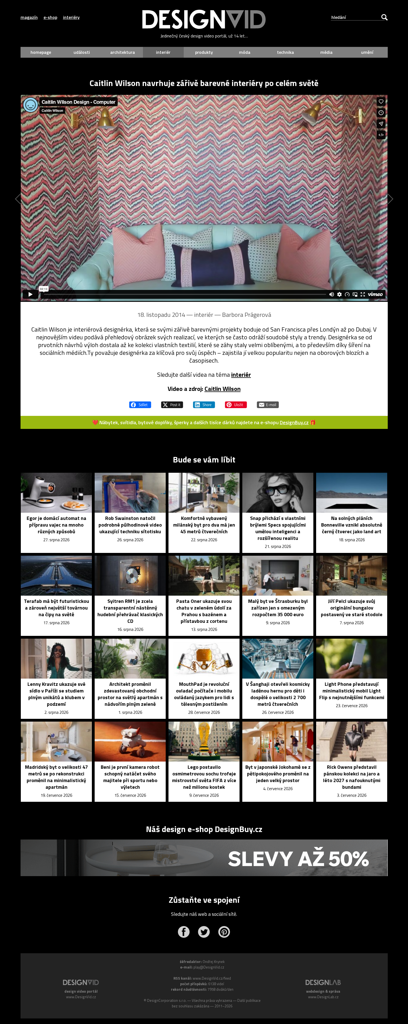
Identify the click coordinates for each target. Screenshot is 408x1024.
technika (285, 52)
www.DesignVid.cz (81, 997)
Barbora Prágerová (246, 314)
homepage (41, 52)
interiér (163, 52)
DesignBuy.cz (294, 422)
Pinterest (224, 932)
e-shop (50, 17)
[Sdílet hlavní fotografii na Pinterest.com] (236, 402)
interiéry (71, 17)
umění (367, 52)
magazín (29, 17)
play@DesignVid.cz (208, 967)
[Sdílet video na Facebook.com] (140, 402)
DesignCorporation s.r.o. (167, 1000)
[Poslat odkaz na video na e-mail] (268, 402)
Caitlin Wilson (223, 388)
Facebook (184, 932)
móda (244, 52)
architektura (122, 52)
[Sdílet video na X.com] (172, 402)
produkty (204, 52)
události (82, 52)
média (326, 52)
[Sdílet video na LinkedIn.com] (204, 402)
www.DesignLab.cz (323, 997)
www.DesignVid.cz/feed (212, 978)
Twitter (204, 932)
